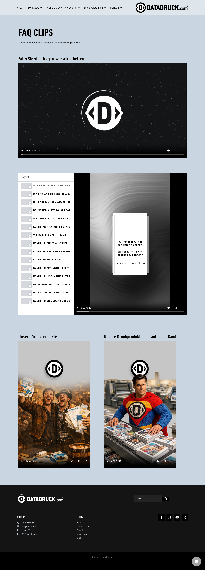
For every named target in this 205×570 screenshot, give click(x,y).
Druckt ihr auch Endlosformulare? (51, 293)
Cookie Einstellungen (102, 557)
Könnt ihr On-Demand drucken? (51, 301)
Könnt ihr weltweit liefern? (51, 251)
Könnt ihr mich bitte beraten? (51, 227)
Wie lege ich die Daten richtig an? (51, 218)
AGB (79, 522)
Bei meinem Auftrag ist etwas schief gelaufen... (51, 210)
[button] (40, 7)
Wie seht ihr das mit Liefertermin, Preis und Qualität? (51, 235)
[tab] (46, 186)
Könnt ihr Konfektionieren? (51, 268)
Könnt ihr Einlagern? (47, 260)
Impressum (82, 534)
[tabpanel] (130, 244)
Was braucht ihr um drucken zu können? (51, 185)
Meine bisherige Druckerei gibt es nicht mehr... (51, 284)
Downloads (82, 530)
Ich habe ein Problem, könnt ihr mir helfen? (51, 202)
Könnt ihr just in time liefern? (51, 276)
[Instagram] (169, 517)
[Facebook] (161, 517)
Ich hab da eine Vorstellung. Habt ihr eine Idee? (51, 194)
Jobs (79, 538)
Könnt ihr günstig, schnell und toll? (51, 243)
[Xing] (185, 517)
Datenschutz (83, 526)
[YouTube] (177, 517)
